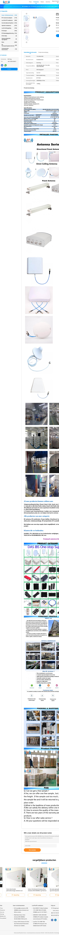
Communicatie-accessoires (9, 49)
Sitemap (2, 914)
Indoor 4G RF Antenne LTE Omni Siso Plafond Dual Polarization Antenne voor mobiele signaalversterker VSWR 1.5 (21, 924)
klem (9, 42)
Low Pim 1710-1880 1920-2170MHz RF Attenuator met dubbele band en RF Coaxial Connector (40, 924)
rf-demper (9, 30)
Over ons (2, 912)
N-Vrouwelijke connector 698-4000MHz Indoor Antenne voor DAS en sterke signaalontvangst (21, 910)
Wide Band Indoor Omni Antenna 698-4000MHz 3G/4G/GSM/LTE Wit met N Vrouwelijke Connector (20, 917)
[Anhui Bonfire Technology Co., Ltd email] (2, 65)
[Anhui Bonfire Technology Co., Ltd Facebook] (52, 920)
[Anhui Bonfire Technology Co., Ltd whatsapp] (5, 65)
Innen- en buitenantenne (9, 15)
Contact (9, 69)
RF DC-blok (9, 35)
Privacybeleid (3, 918)
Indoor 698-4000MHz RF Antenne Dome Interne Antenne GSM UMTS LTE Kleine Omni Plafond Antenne (11, 890)
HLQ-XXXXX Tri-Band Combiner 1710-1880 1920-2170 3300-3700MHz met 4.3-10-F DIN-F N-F (40, 910)
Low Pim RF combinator (9, 20)
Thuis (1, 908)
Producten (2, 910)
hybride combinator (9, 25)
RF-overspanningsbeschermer (9, 45)
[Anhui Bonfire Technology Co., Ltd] (6, 2)
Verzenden (32, 850)
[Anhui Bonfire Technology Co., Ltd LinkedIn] (55, 920)
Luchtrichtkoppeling (9, 28)
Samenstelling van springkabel (9, 39)
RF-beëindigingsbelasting (9, 33)
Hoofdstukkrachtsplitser (9, 23)
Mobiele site (3, 916)
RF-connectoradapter (9, 17)
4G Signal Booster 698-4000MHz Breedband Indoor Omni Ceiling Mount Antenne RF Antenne (32, 890)
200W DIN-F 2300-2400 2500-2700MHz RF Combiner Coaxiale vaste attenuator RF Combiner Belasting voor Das (40, 917)
